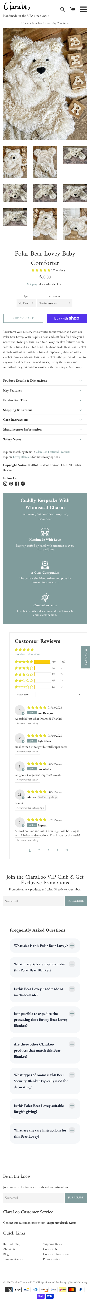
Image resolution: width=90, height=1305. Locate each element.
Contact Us (50, 1249)
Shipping (32, 284)
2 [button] (39, 850)
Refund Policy (12, 1244)
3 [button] (48, 850)
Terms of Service (13, 1259)
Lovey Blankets (22, 457)
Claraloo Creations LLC (23, 1282)
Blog (6, 1254)
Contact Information (56, 1254)
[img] (37, 707)
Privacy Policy (51, 1259)
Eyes (26, 296)
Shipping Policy (52, 1244)
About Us (9, 1249)
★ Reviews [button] (86, 657)
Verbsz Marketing (78, 1282)
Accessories (54, 296)
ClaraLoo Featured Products (53, 452)
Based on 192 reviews (27, 654)
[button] (41, 270)
